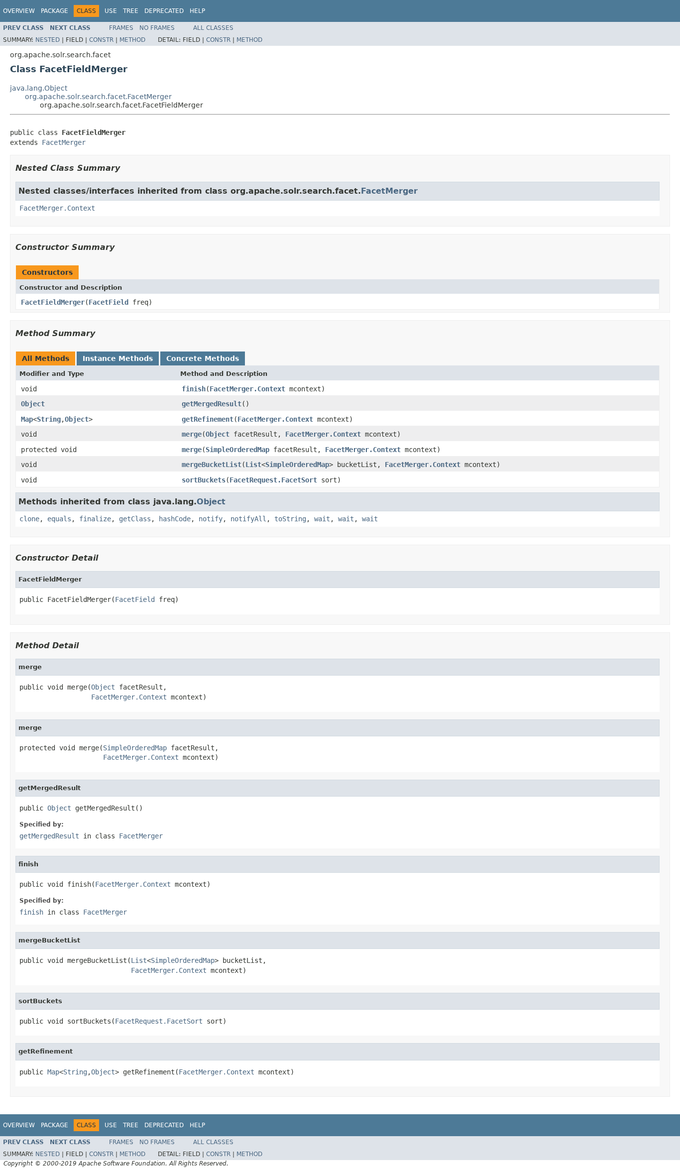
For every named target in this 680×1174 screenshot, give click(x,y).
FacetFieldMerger (53, 302)
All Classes (213, 27)
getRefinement (207, 419)
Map (27, 419)
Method (132, 39)
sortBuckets (204, 480)
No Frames (157, 27)
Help (197, 10)
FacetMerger (64, 142)
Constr (101, 39)
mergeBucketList (211, 465)
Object (33, 404)
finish (194, 389)
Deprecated (164, 10)
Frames (121, 27)
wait (322, 519)
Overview (19, 10)
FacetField (108, 302)
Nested (47, 39)
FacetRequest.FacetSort (273, 480)
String (49, 419)
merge (192, 434)
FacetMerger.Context (57, 208)
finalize (95, 519)
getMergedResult (211, 404)
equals (59, 519)
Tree (130, 10)
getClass (135, 519)
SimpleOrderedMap (237, 450)
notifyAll (248, 519)
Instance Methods (118, 358)
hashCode (175, 519)
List (253, 465)
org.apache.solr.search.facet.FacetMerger (98, 97)
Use (111, 10)
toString (290, 519)
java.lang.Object (38, 88)
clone (29, 519)
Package (54, 10)
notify (211, 519)
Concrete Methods (202, 358)
